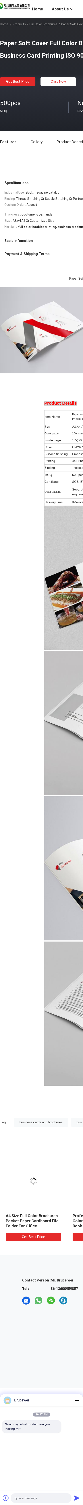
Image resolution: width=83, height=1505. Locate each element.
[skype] (63, 1301)
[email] (26, 1301)
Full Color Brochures (43, 24)
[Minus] (76, 1400)
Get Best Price (17, 81)
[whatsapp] (38, 1301)
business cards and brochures (41, 1122)
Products (19, 24)
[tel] (76, 1301)
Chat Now (58, 81)
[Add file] (6, 1498)
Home (4, 24)
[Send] (76, 1498)
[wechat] (51, 1301)
